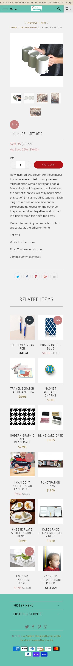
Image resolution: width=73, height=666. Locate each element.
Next (44, 22)
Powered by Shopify (42, 640)
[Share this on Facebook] (27, 276)
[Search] (59, 8)
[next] (59, 60)
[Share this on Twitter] (18, 276)
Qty (12, 157)
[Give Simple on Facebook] (33, 627)
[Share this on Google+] (45, 276)
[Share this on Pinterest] (36, 276)
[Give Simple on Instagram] (45, 627)
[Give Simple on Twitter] (27, 627)
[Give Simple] (36, 9)
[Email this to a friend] (54, 276)
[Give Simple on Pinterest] (39, 627)
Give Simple (27, 635)
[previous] (13, 60)
